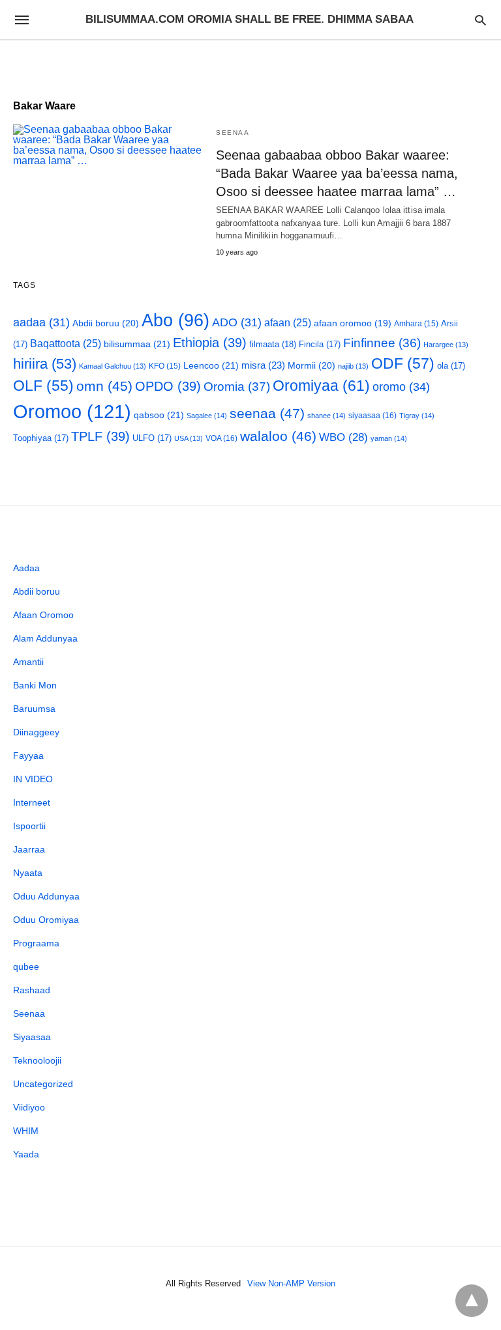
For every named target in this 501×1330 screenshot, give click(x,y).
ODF (402, 363)
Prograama (36, 943)
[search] (480, 19)
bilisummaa (137, 344)
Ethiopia (210, 342)
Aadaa (26, 568)
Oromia (237, 386)
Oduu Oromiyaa (46, 919)
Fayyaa (28, 755)
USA (188, 438)
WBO (343, 437)
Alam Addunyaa (45, 638)
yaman (389, 438)
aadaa (41, 322)
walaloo (278, 436)
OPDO (168, 386)
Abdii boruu (105, 323)
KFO (165, 365)
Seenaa (232, 132)
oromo (401, 386)
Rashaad (31, 990)
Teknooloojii (37, 1060)
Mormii (311, 365)
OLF (43, 386)
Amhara (416, 323)
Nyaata (27, 873)
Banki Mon (35, 685)
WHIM (25, 1130)
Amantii (28, 662)
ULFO (152, 438)
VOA (221, 438)
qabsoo (159, 415)
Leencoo (211, 365)
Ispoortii (29, 826)
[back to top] (471, 1300)
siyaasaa (372, 415)
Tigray (416, 415)
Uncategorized (43, 1084)
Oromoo (72, 411)
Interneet (31, 802)
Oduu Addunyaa (46, 896)
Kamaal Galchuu (112, 366)
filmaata (272, 344)
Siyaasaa (32, 1037)
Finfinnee (382, 343)
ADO (237, 322)
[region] (250, 63)
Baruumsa (34, 708)
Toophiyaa (40, 438)
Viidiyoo (29, 1107)
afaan (287, 322)
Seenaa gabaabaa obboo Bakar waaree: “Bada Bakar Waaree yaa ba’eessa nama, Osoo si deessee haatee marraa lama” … (337, 173)
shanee (326, 415)
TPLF (100, 436)
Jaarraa (29, 849)
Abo (175, 320)
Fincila (320, 344)
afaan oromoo (352, 323)
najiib (353, 366)
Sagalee (207, 415)
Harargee (445, 344)
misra (263, 365)
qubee (26, 966)
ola (451, 366)
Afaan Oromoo (43, 615)
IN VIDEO (33, 779)
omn (104, 385)
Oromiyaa (321, 385)
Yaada (26, 1154)
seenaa (267, 413)
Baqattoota (65, 343)
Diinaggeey (36, 732)
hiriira (44, 364)
